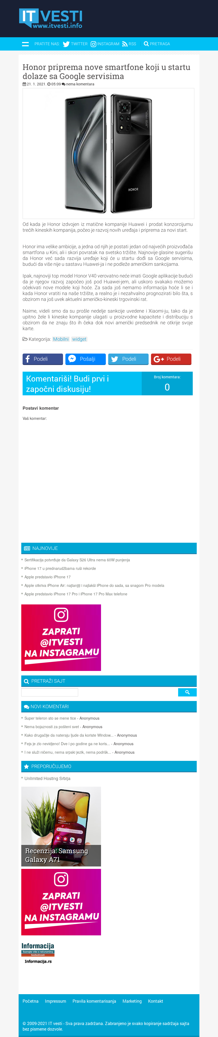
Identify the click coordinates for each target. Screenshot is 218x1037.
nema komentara (80, 83)
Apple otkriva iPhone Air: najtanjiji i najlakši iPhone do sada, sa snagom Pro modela (94, 585)
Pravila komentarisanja (94, 1001)
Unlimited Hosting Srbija (47, 778)
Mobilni (61, 339)
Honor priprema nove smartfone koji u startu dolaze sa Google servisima (106, 72)
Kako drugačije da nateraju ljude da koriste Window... (69, 735)
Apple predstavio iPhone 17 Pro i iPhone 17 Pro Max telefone (75, 593)
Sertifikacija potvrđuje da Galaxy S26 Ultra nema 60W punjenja (77, 559)
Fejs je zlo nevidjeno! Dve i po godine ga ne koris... (67, 743)
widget (79, 339)
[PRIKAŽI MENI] (25, 44)
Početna (31, 1001)
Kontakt (155, 1001)
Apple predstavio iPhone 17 (47, 576)
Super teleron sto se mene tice (50, 718)
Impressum (55, 1001)
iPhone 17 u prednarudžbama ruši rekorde (60, 568)
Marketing (132, 1001)
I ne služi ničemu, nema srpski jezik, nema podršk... (67, 752)
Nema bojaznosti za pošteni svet (51, 726)
